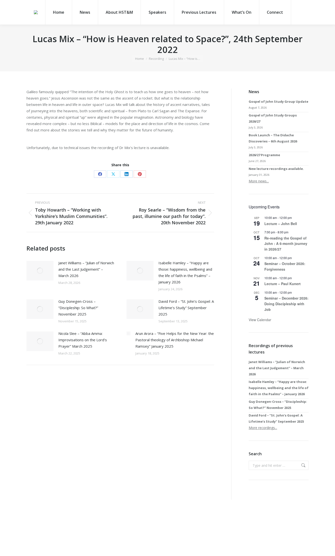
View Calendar (260, 319)
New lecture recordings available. (276, 168)
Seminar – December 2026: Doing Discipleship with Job (286, 304)
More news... (259, 181)
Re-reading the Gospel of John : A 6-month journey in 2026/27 (285, 244)
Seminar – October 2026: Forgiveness (284, 266)
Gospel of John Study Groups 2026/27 (273, 118)
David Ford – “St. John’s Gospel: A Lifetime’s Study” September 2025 (186, 307)
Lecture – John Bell (280, 223)
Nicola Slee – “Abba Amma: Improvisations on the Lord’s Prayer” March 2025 (82, 340)
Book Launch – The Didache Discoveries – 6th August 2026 (273, 138)
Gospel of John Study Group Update (278, 101)
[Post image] (39, 270)
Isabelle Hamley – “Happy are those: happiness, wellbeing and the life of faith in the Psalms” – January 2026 (185, 272)
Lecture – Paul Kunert (282, 283)
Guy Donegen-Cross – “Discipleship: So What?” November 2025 (78, 307)
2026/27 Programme (264, 155)
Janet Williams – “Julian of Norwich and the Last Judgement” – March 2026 (86, 269)
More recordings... (263, 427)
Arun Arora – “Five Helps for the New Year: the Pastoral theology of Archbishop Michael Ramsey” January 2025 (174, 340)
